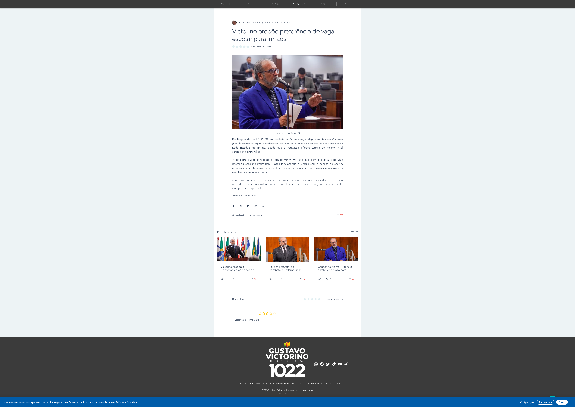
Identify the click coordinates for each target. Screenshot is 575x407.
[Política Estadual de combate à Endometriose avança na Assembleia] (287, 249)
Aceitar (562, 402)
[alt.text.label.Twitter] (328, 364)
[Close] (571, 402)
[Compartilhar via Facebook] (233, 205)
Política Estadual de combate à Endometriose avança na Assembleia (285, 268)
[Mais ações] (341, 22)
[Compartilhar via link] (255, 205)
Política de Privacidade (295, 393)
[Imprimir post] (262, 205)
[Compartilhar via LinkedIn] (248, 205)
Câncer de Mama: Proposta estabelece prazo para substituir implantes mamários (335, 268)
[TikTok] (334, 364)
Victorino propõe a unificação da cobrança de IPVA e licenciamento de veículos (237, 268)
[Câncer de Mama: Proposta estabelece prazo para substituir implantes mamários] (336, 249)
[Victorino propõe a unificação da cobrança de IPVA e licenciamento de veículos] (239, 249)
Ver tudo (354, 231)
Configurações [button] (527, 402)
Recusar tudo (545, 402)
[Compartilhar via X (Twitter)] (240, 205)
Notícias (236, 195)
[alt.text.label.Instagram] (316, 364)
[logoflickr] (346, 364)
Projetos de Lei (250, 195)
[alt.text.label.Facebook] (322, 364)
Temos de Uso (276, 393)
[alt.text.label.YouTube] (340, 364)
